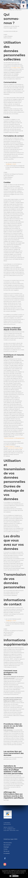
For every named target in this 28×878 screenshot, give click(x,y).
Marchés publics (8, 842)
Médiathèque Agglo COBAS (10, 839)
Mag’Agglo (6, 847)
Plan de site (6, 851)
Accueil (5, 9)
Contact (6, 849)
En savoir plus (15, 876)
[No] (26, 873)
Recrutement (7, 844)
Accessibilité (7, 853)
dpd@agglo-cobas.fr (11, 164)
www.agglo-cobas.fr (16, 67)
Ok (10, 876)
